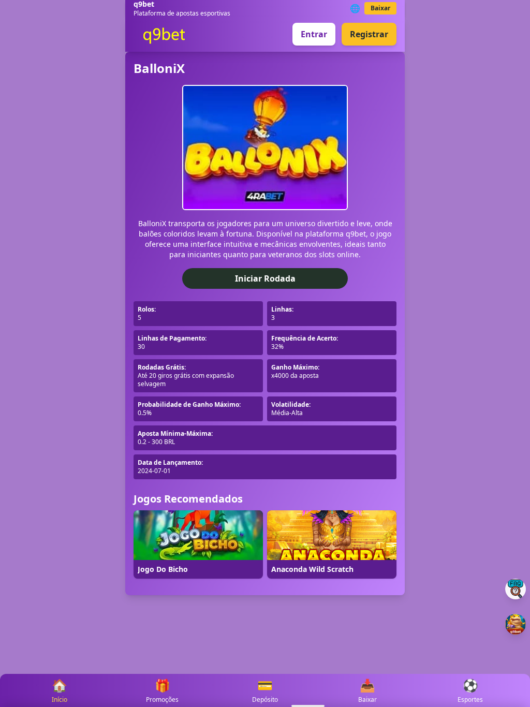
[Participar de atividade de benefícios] (515, 624)
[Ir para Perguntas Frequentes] (515, 589)
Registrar (369, 34)
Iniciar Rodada (265, 278)
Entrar (314, 34)
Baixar (380, 8)
